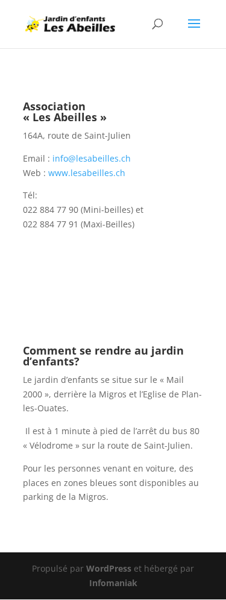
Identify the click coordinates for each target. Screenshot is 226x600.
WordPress (108, 568)
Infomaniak (113, 583)
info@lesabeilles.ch (91, 158)
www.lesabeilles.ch (86, 172)
